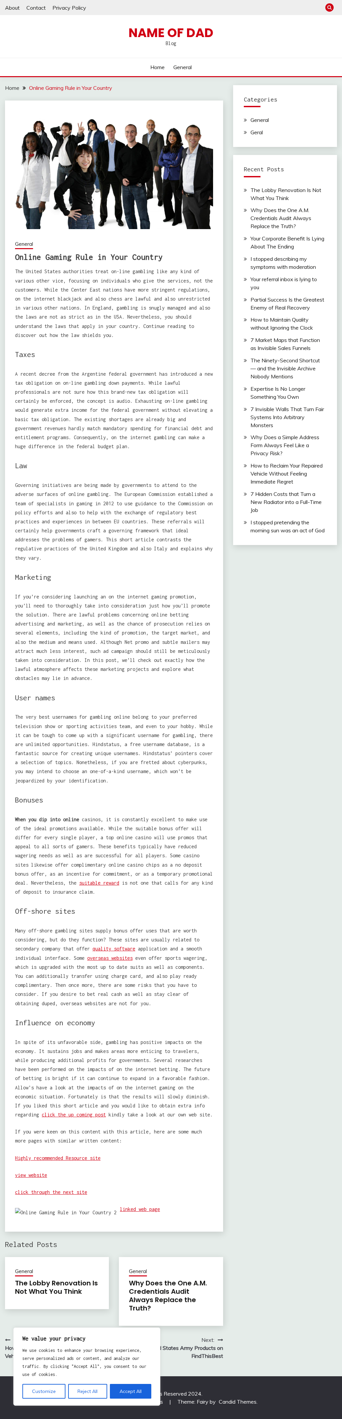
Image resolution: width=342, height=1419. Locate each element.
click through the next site (51, 1192)
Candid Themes (237, 1401)
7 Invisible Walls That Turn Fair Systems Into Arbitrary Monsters (287, 417)
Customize (44, 1391)
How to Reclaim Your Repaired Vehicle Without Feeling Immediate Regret (286, 473)
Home (157, 67)
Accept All (131, 1391)
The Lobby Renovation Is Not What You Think (56, 1287)
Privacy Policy (69, 7)
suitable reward (99, 883)
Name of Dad (171, 32)
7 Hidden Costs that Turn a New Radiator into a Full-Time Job (286, 502)
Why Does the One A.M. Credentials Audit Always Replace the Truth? (168, 1295)
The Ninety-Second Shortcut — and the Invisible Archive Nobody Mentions (285, 368)
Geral (256, 132)
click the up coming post (74, 1114)
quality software (114, 948)
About (12, 7)
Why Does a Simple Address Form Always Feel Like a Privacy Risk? (284, 445)
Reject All (87, 1391)
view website (31, 1175)
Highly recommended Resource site (58, 1158)
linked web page (140, 1209)
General (182, 67)
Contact (36, 7)
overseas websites (110, 958)
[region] (86, 1366)
